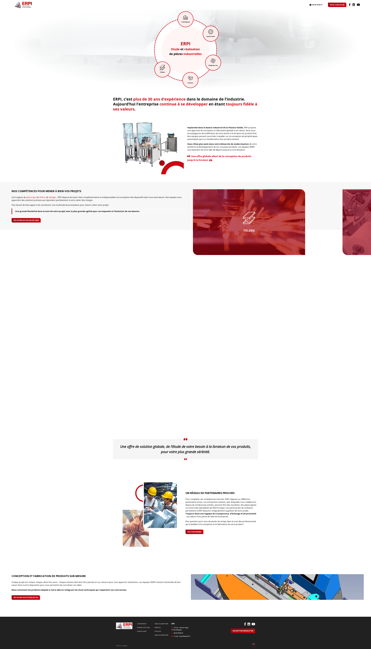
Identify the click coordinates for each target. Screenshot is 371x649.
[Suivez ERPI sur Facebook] (350, 4)
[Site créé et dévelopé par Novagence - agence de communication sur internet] (253, 646)
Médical (158, 627)
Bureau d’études (143, 627)
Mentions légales (121, 645)
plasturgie (31, 197)
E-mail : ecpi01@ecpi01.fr (182, 636)
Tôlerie (162, 72)
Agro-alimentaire (161, 624)
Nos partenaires (194, 532)
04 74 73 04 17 (317, 5)
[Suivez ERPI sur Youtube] (358, 4)
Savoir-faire (210, 36)
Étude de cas (213, 65)
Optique (158, 631)
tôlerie (42, 197)
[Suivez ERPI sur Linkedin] (353, 4)
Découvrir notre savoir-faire (26, 220)
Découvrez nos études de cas (26, 597)
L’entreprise (185, 22)
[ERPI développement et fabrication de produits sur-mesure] (23, 5)
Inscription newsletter (243, 631)
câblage (52, 197)
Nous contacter (337, 5)
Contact (190, 83)
